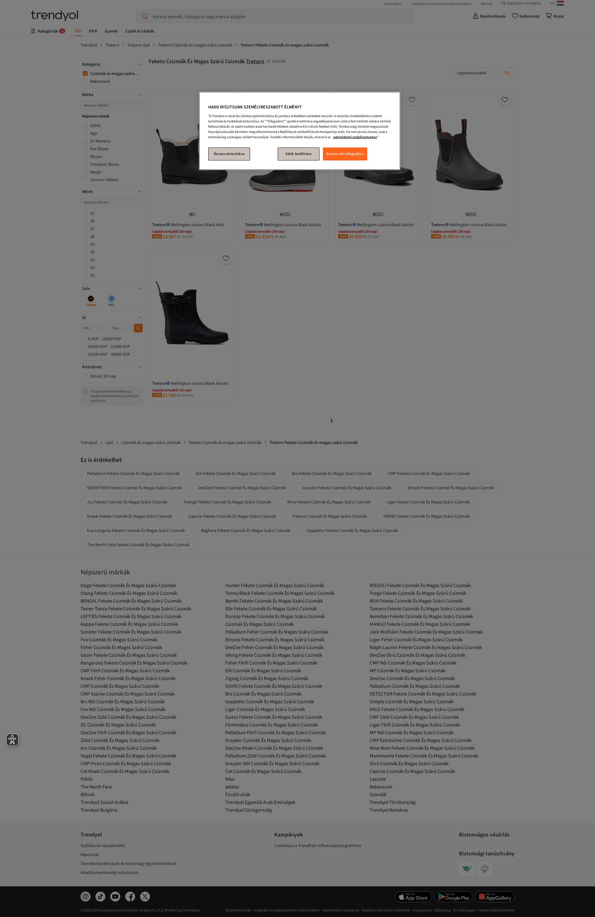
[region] (299, 131)
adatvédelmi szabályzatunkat (355, 137)
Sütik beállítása (298, 153)
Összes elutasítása (229, 153)
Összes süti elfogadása (345, 153)
